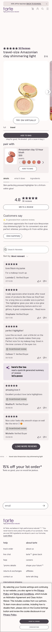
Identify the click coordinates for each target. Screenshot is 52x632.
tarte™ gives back (34, 554)
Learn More (7, 536)
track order (8, 549)
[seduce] (29, 162)
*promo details (9, 566)
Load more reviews (26, 447)
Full (4, 127)
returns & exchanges (12, 571)
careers (29, 560)
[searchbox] (28, 249)
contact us (8, 577)
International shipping (12, 582)
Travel (12, 127)
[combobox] (26, 256)
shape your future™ (35, 566)
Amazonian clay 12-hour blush (31, 151)
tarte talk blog (32, 577)
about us (30, 549)
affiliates (29, 571)
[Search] (42, 10)
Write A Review (26, 207)
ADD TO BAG (27, 169)
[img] (4, 48)
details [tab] (6, 179)
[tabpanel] (26, 186)
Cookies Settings (34, 627)
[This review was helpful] (38, 281)
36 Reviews (24, 49)
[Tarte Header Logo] (11, 10)
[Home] (11, 521)
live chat (7, 554)
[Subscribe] (43, 506)
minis (2, 456)
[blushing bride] (38, 162)
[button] (32, 10)
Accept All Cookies (34, 621)
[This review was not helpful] (44, 281)
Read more (40, 309)
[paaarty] (24, 162)
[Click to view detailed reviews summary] (12, 236)
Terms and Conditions (23, 594)
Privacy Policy (10, 615)
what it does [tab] (19, 179)
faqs (5, 560)
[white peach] (34, 162)
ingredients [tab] (35, 179)
